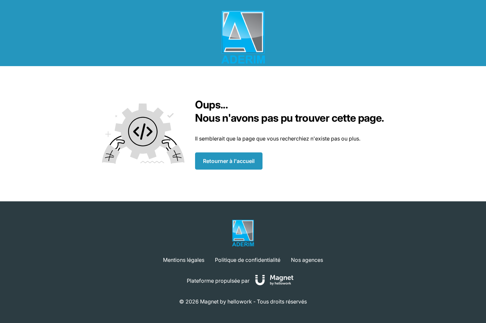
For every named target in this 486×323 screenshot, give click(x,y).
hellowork (239, 301)
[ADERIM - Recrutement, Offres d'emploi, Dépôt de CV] (243, 37)
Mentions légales (183, 260)
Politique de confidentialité (247, 260)
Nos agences (307, 260)
